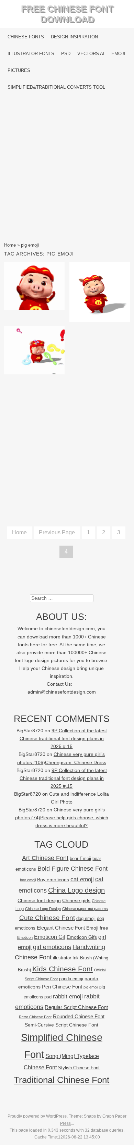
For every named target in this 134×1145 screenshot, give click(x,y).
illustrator (62, 957)
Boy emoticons (53, 879)
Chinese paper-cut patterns (85, 909)
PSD (65, 53)
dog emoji (86, 918)
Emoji (118, 53)
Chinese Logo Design (43, 909)
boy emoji (28, 880)
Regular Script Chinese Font (76, 1007)
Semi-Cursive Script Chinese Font (61, 1025)
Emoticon (25, 937)
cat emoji (82, 879)
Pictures (19, 70)
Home (10, 245)
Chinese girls (76, 900)
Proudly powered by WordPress (37, 1116)
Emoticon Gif (49, 937)
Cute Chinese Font (47, 917)
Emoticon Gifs (82, 937)
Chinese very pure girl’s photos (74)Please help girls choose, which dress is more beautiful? (61, 817)
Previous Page (57, 532)
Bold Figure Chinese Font (72, 868)
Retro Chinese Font (35, 1017)
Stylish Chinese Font (79, 1067)
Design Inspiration (74, 36)
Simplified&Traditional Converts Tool (56, 87)
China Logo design (76, 890)
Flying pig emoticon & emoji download (34, 288)
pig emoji (90, 987)
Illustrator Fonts (31, 53)
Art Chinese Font (45, 857)
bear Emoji (80, 858)
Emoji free (97, 928)
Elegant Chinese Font (61, 928)
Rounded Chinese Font (78, 1016)
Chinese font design (39, 900)
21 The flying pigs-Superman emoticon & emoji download (99, 299)
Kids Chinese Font (62, 969)
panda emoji (71, 978)
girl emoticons (52, 947)
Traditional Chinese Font (61, 1080)
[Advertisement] (67, 168)
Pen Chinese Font (62, 987)
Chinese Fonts (26, 36)
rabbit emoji (68, 996)
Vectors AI (90, 53)
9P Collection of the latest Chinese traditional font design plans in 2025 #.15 (63, 738)
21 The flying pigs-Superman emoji (34, 352)
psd (48, 996)
